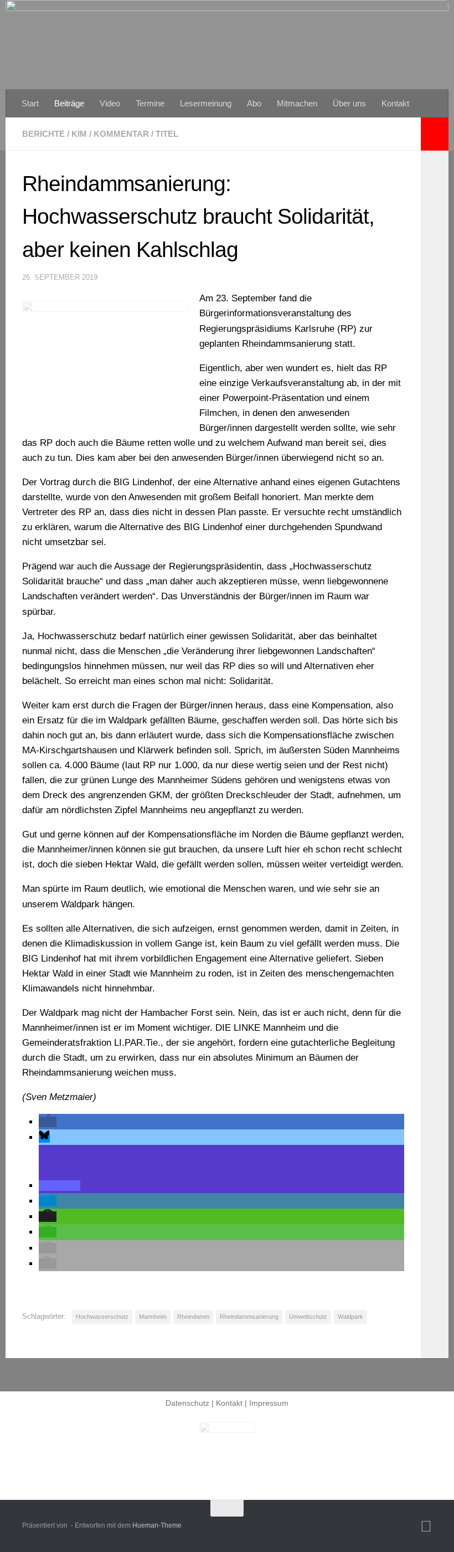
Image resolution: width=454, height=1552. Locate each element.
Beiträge (69, 103)
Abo (254, 103)
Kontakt (395, 103)
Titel (167, 133)
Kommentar (121, 133)
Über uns (349, 103)
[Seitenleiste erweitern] (434, 134)
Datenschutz (187, 1403)
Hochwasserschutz (102, 1316)
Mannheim (153, 1316)
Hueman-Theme (157, 1525)
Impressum (268, 1403)
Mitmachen (297, 103)
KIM (79, 133)
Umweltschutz (308, 1316)
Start (30, 103)
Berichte (43, 133)
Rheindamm (193, 1316)
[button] (47, 1122)
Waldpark (350, 1316)
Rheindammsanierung (249, 1316)
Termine (150, 103)
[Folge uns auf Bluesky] (426, 1526)
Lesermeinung (205, 103)
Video (110, 103)
